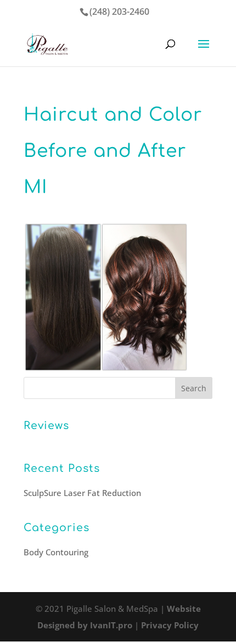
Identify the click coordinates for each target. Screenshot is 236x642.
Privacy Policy (170, 625)
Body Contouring (56, 552)
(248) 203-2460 (119, 11)
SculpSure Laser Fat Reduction (82, 492)
